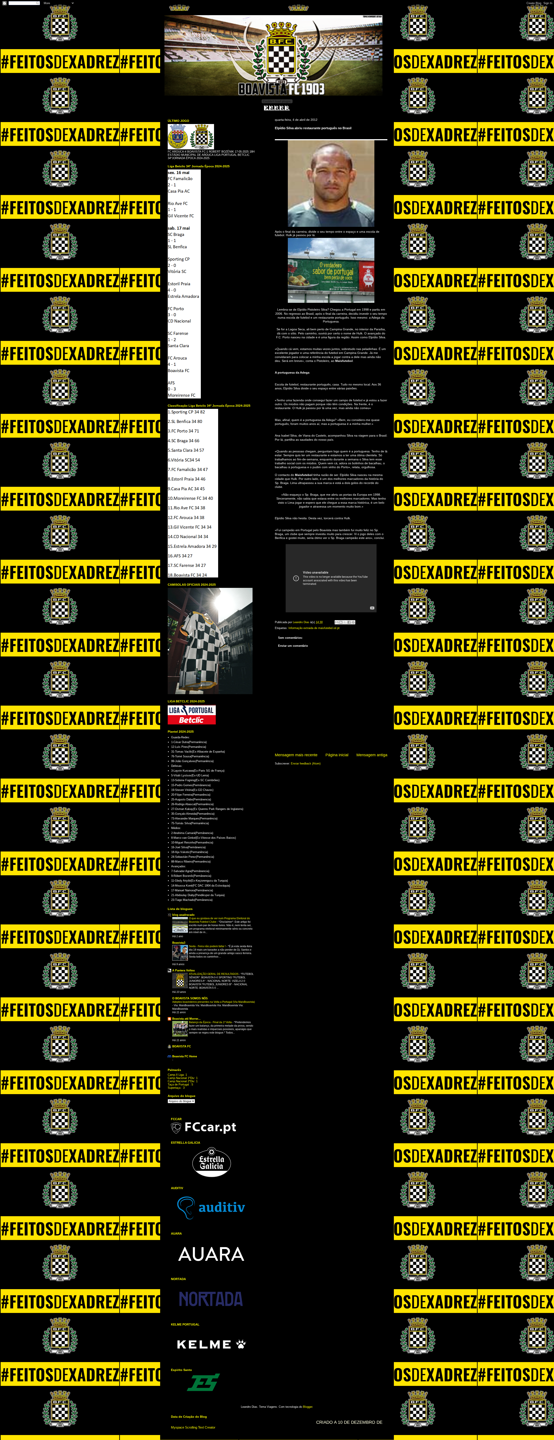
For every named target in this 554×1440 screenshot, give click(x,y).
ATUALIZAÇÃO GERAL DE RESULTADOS (214, 974)
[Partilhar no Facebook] (349, 622)
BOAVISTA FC (181, 1046)
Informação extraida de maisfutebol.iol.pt (314, 628)
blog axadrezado (183, 914)
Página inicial (336, 755)
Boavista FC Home (184, 1056)
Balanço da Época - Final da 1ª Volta (210, 1022)
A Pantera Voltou (183, 970)
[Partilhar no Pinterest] (353, 622)
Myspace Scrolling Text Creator (193, 1427)
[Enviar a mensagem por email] (337, 622)
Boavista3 (178, 942)
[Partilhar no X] (345, 622)
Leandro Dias (301, 622)
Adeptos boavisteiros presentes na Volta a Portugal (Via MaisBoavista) (213, 1001)
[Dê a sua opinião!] (341, 622)
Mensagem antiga (371, 755)
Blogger (307, 1406)
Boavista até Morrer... (186, 1018)
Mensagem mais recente (296, 755)
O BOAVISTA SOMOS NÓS (190, 998)
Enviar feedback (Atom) (305, 763)
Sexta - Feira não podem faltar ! (207, 946)
